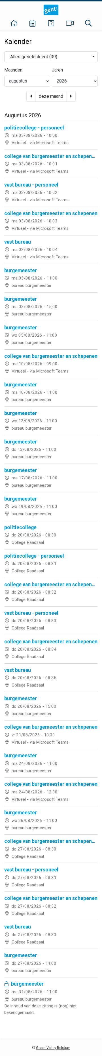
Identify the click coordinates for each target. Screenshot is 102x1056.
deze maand (51, 96)
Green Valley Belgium (53, 1048)
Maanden (13, 70)
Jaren (57, 70)
